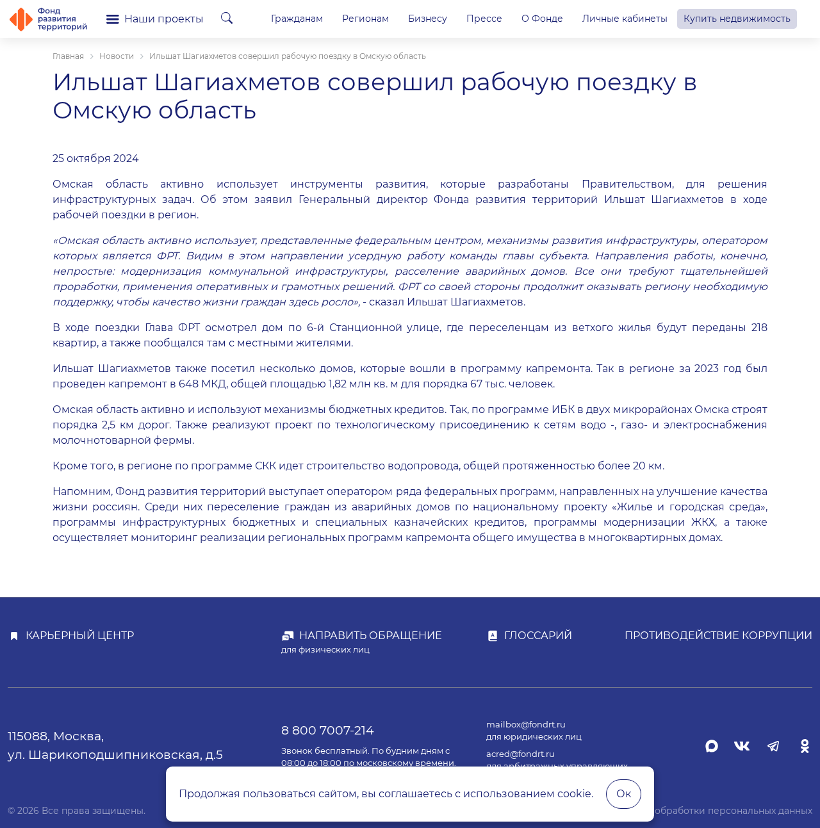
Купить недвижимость (737, 18)
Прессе (484, 18)
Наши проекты (164, 19)
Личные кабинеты (625, 18)
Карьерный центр (80, 635)
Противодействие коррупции (718, 635)
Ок (623, 794)
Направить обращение (370, 635)
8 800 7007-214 (327, 730)
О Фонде (542, 18)
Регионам (365, 18)
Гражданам (297, 18)
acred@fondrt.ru (520, 754)
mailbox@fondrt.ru (526, 724)
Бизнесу (427, 18)
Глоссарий (538, 635)
